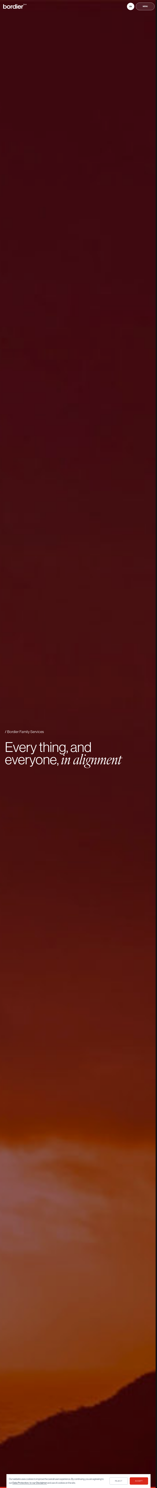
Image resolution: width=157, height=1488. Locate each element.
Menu (145, 6)
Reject (119, 1481)
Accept (139, 1481)
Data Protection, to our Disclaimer (29, 1482)
